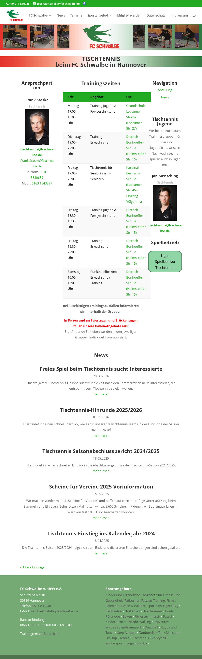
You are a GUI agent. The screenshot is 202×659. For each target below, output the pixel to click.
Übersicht (51, 633)
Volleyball (159, 638)
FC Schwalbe (38, 16)
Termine (76, 16)
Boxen (127, 616)
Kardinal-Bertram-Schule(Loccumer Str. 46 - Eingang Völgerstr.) (134, 184)
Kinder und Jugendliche (123, 595)
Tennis (124, 638)
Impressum (179, 16)
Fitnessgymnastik (147, 616)
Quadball (151, 627)
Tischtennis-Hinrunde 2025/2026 (101, 409)
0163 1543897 (42, 183)
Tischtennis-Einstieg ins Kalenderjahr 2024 (101, 533)
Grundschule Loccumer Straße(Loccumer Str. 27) (136, 117)
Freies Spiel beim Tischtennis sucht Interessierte (101, 368)
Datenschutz (156, 16)
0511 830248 (41, 606)
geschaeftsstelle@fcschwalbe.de (54, 611)
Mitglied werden (129, 16)
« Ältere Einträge (32, 567)
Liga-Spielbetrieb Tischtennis (165, 261)
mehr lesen (101, 394)
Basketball (132, 611)
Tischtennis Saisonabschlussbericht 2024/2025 (101, 451)
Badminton (114, 611)
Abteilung (165, 90)
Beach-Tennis (152, 611)
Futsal (167, 616)
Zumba (142, 643)
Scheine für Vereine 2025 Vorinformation (101, 486)
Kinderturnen (116, 622)
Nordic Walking (139, 622)
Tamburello (147, 632)
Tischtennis (141, 638)
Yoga (130, 643)
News (61, 16)
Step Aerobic (126, 632)
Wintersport (115, 643)
